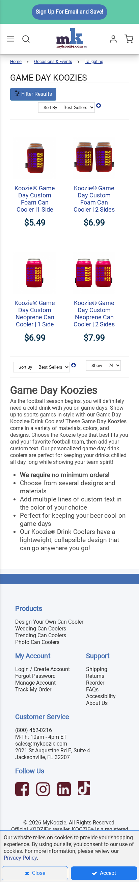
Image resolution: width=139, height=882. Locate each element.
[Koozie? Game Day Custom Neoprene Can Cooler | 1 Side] (34, 248)
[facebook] (23, 790)
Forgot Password (35, 676)
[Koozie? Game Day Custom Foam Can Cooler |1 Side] (34, 133)
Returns (95, 676)
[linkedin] (65, 790)
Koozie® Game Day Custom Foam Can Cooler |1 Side (35, 199)
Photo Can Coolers (37, 642)
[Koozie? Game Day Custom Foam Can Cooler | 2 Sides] (94, 133)
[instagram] (44, 790)
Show (96, 365)
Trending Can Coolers (40, 635)
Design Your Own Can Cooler (49, 622)
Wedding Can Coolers (40, 628)
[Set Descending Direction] (98, 105)
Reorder (95, 683)
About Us (97, 703)
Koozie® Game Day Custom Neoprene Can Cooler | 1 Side (35, 313)
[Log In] (113, 39)
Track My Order (33, 689)
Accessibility (101, 696)
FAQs (92, 689)
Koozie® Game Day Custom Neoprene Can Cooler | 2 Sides (94, 313)
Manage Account (35, 683)
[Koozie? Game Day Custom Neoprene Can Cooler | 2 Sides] (94, 248)
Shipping (96, 669)
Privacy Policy (20, 858)
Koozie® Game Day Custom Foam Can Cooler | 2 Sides (94, 199)
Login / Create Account (42, 669)
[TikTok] (85, 790)
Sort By (50, 107)
